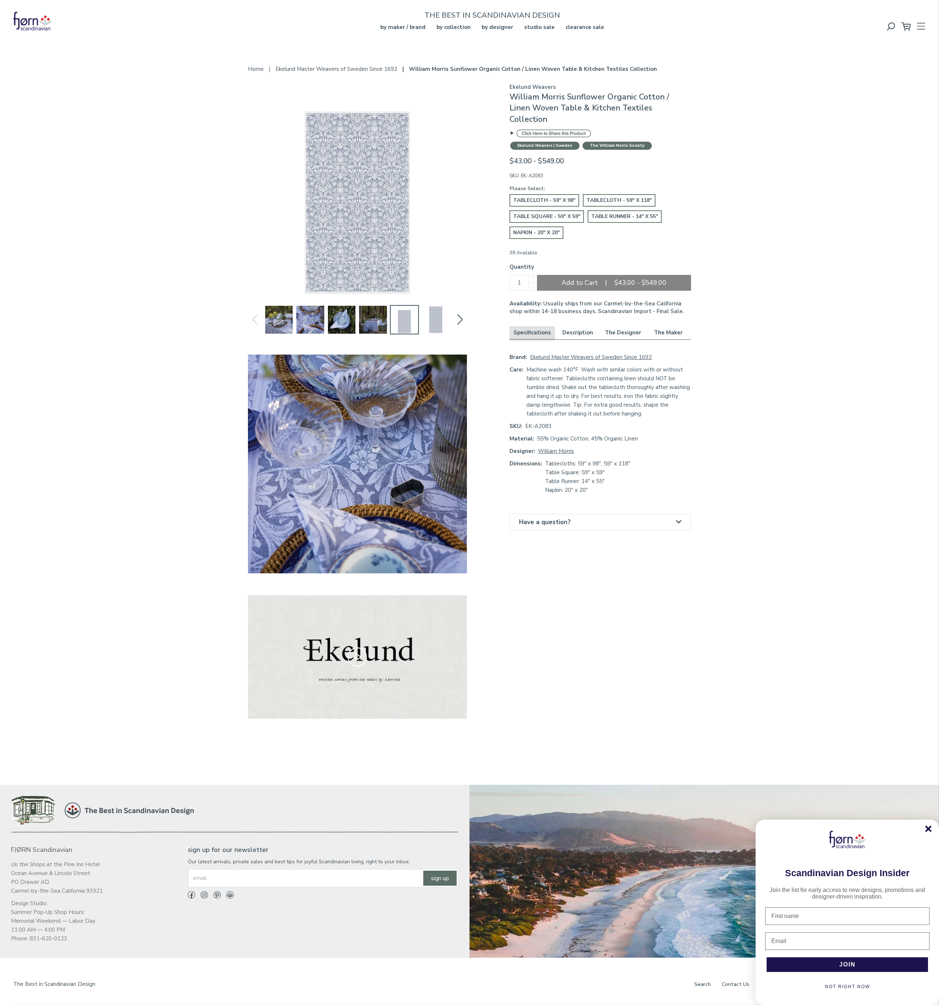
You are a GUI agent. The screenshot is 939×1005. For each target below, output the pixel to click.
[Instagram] (201, 896)
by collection (453, 27)
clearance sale (585, 27)
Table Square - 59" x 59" (546, 216)
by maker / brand (402, 27)
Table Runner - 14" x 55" (624, 216)
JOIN (847, 964)
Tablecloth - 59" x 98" (544, 200)
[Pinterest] (214, 896)
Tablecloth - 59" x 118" (619, 200)
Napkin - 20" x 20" (536, 232)
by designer (497, 27)
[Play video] (357, 656)
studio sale (539, 27)
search (702, 984)
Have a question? (545, 522)
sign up (440, 878)
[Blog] (227, 896)
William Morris (556, 451)
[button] (460, 320)
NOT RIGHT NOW (847, 986)
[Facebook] (191, 896)
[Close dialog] (928, 828)
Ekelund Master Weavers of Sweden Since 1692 (591, 357)
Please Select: (527, 188)
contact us (735, 984)
